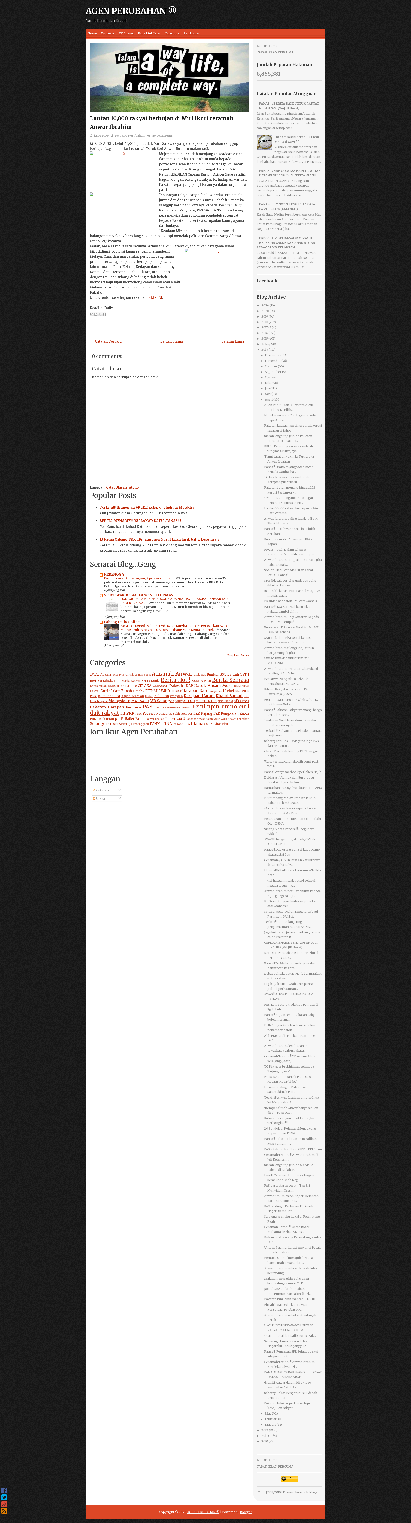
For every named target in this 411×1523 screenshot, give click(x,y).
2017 (264, 327)
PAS (147, 706)
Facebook (172, 33)
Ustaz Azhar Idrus (216, 724)
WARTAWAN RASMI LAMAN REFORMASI (139, 595)
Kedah (149, 696)
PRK (162, 714)
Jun (267, 388)
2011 (264, 1436)
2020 (265, 311)
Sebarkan (243, 718)
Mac (268, 1413)
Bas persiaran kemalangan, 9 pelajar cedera (137, 578)
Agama (105, 674)
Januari (270, 1425)
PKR (130, 713)
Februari (271, 1419)
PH (122, 713)
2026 (265, 305)
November (273, 361)
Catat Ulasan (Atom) (122, 487)
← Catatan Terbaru (106, 341)
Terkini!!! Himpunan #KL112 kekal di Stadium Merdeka (147, 507)
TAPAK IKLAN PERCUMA (275, 52)
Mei (268, 394)
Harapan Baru (195, 690)
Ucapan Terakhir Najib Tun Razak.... (290, 1336)
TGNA (166, 723)
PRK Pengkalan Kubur (231, 713)
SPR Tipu (125, 724)
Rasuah (159, 718)
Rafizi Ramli (134, 719)
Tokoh (177, 724)
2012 (264, 1430)
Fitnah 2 (139, 691)
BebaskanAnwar (129, 680)
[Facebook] (4, 1490)
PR (145, 713)
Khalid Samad (229, 695)
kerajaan (176, 696)
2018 (264, 322)
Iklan (238, 691)
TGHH (154, 724)
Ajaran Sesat (143, 674)
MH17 (179, 701)
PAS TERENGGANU (167, 707)
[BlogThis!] (96, 314)
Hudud (228, 691)
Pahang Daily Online (122, 622)
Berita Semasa (230, 680)
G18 (173, 691)
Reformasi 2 (175, 719)
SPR (115, 724)
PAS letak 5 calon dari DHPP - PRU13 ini (293, 1149)
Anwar (183, 673)
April (269, 399)
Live (246, 696)
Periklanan (192, 33)
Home (92, 33)
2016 (264, 333)
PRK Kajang (203, 713)
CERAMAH (160, 686)
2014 (264, 344)
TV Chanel (126, 33)
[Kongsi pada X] (100, 314)
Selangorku (101, 723)
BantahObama (107, 681)
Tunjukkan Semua (238, 655)
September (273, 372)
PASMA (186, 707)
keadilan (137, 696)
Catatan (102, 790)
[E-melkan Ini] (92, 314)
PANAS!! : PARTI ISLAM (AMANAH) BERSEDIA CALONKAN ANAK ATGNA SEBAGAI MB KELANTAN (286, 242)
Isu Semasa (110, 696)
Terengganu (141, 724)
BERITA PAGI (201, 681)
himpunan (215, 691)
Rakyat (150, 718)
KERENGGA (114, 574)
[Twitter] (4, 1497)
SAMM (232, 718)
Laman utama (171, 341)
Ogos (269, 377)
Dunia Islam (110, 691)
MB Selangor (162, 700)
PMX (138, 713)
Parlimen (133, 707)
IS (99, 696)
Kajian (126, 696)
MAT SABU (140, 701)
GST (179, 691)
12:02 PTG (101, 136)
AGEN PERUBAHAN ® (131, 11)
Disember (272, 355)
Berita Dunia (150, 681)
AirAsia (129, 674)
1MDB (94, 674)
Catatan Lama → (234, 341)
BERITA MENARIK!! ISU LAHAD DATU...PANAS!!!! (140, 521)
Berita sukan (98, 686)
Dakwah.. (177, 686)
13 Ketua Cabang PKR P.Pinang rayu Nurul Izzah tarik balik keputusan (159, 539)
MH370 (189, 701)
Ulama (197, 723)
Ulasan (101, 799)
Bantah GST (216, 674)
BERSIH (113, 686)
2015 (264, 338)
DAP (189, 686)
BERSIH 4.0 (128, 686)
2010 (264, 1441)
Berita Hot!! (175, 680)
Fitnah (126, 691)
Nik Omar (241, 701)
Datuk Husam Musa (213, 685)
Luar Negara (99, 701)
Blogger (315, 1492)
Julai (268, 383)
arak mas (200, 674)
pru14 (119, 719)
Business (108, 33)
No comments (162, 136)
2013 (264, 350)
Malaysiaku (119, 700)
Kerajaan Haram (199, 695)
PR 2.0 (153, 714)
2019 (264, 316)
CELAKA (145, 686)
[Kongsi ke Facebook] (104, 314)
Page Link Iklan (149, 33)
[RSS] (4, 1511)
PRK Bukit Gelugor (178, 714)
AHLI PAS (118, 674)
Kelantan (161, 696)
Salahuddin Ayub (216, 718)
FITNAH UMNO (157, 691)
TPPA (186, 724)
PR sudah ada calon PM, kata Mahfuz (290, 601)
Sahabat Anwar (195, 718)
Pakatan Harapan (107, 707)
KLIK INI (155, 298)
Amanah (163, 673)
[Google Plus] (4, 1504)
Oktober (271, 366)
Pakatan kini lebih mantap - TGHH (289, 1299)
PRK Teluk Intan (102, 719)
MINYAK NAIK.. (206, 701)
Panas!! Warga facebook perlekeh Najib (292, 772)
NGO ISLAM (225, 701)
